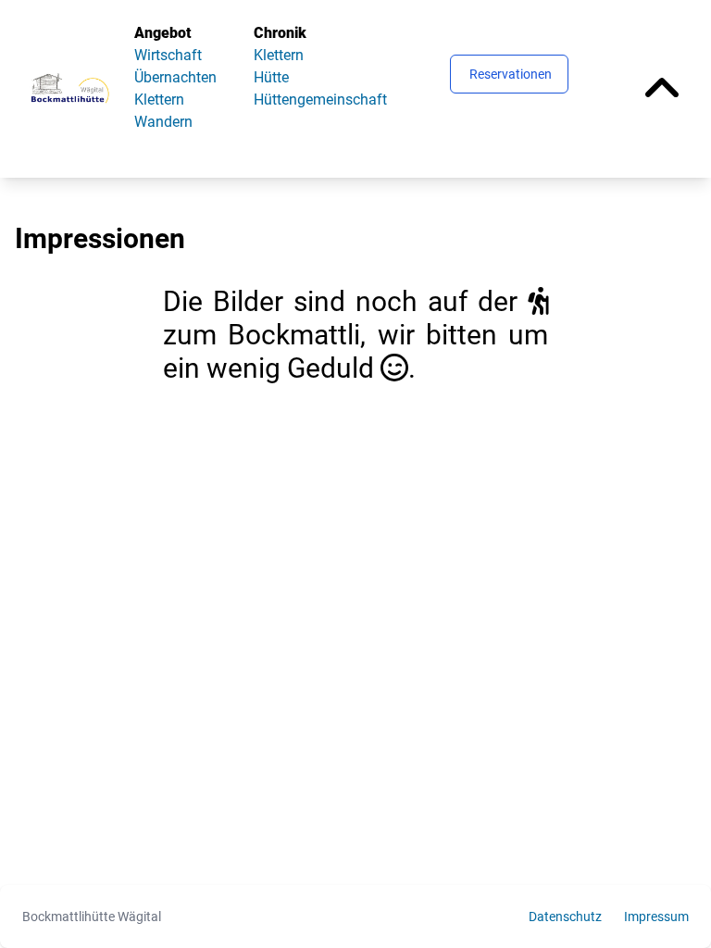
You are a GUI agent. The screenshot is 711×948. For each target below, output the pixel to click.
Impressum (656, 916)
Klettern (159, 99)
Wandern (163, 122)
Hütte (271, 77)
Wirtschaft (168, 55)
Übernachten (175, 77)
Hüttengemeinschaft (320, 99)
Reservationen (510, 74)
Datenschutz (565, 916)
